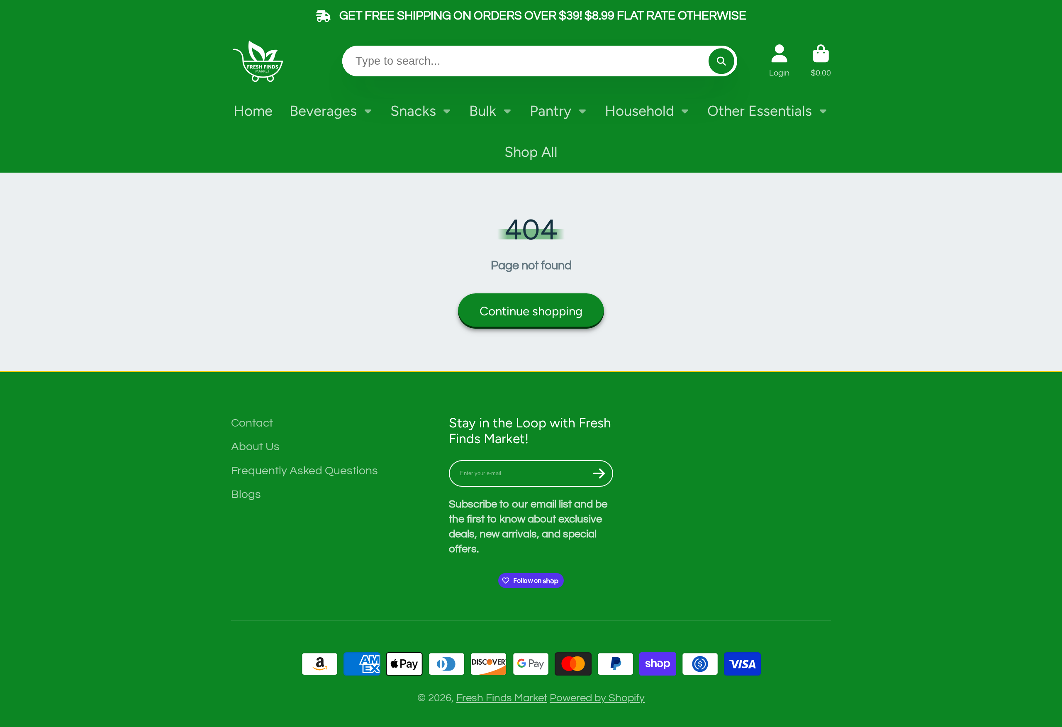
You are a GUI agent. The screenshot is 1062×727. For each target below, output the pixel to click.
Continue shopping (531, 311)
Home (253, 111)
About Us (255, 447)
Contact (252, 423)
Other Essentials (759, 111)
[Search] (721, 60)
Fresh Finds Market (501, 698)
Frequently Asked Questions (304, 471)
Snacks (413, 111)
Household (639, 111)
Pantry (550, 111)
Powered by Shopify (597, 698)
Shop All (531, 152)
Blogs (246, 494)
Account (779, 60)
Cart (821, 60)
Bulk (482, 111)
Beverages (323, 111)
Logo (260, 61)
